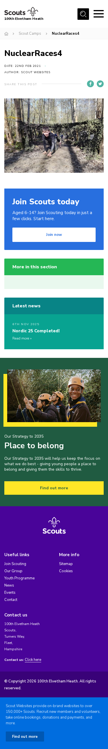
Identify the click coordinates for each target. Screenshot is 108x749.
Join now (54, 234)
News (9, 585)
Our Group (13, 571)
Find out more (54, 488)
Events (10, 592)
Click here (33, 659)
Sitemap (66, 563)
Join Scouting (15, 563)
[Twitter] (100, 83)
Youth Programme (19, 578)
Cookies (66, 571)
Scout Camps (30, 33)
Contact (10, 599)
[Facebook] (90, 83)
